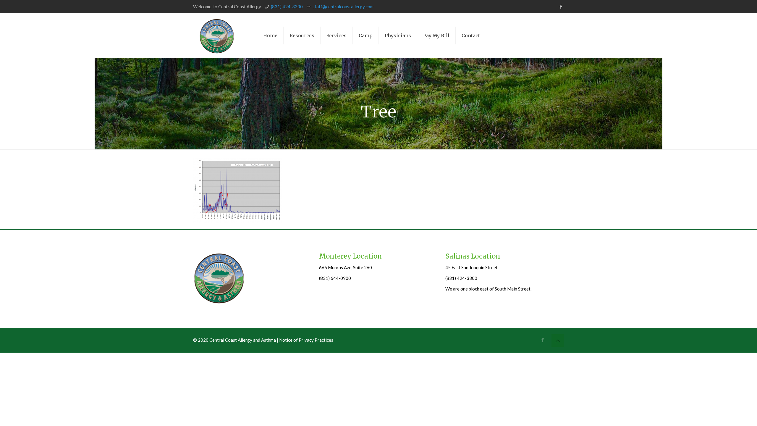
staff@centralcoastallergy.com (343, 6)
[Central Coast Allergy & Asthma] (216, 35)
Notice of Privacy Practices (306, 340)
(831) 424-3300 (287, 6)
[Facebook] (561, 6)
